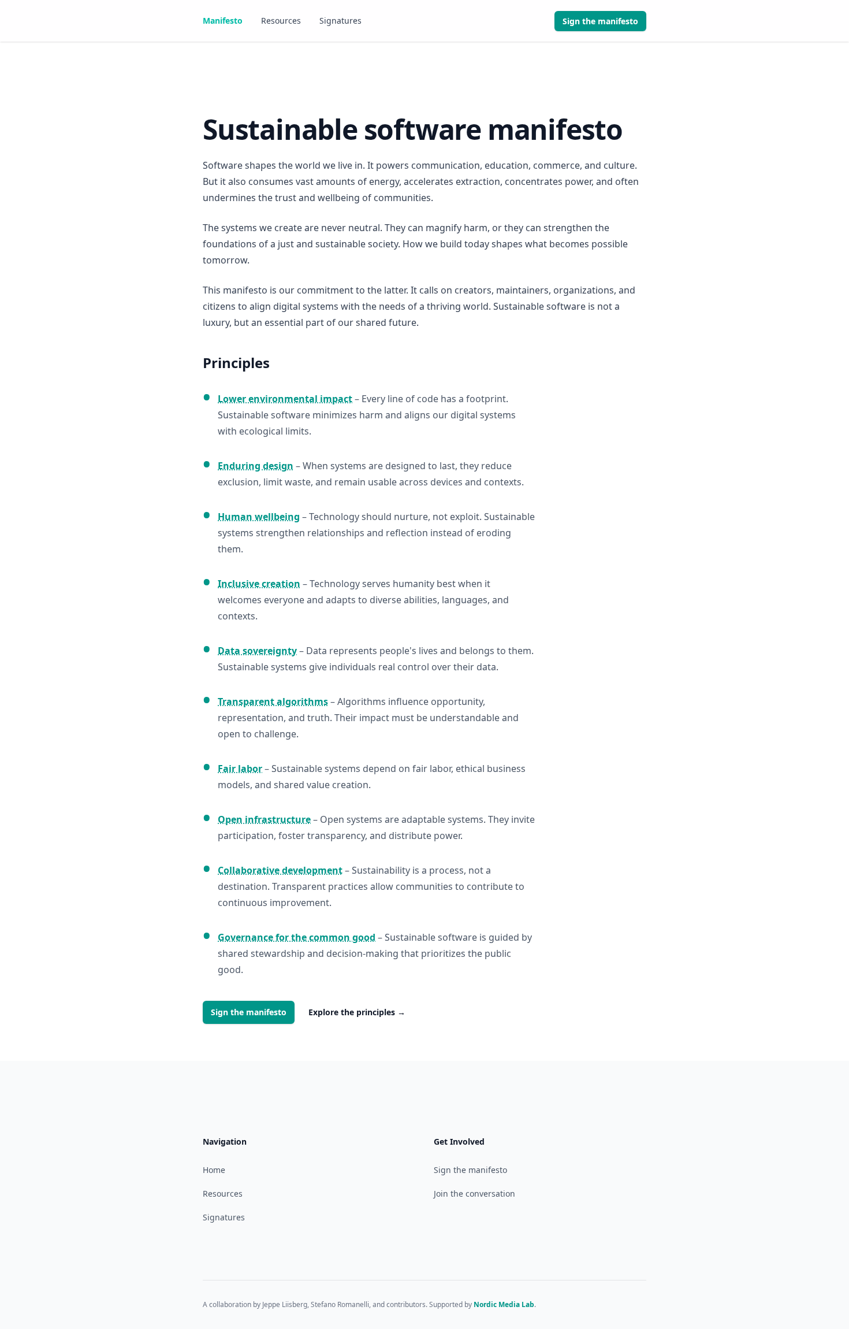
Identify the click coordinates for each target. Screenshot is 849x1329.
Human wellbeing (259, 516)
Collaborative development (280, 870)
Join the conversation (474, 1193)
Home (214, 1169)
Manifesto (223, 20)
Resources (281, 20)
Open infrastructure (264, 819)
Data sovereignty (257, 650)
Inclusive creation (259, 583)
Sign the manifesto (248, 1012)
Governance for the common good (296, 937)
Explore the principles (356, 1012)
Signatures (340, 20)
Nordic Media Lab (504, 1304)
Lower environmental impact (285, 398)
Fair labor (240, 768)
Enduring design (255, 465)
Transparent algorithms (273, 701)
